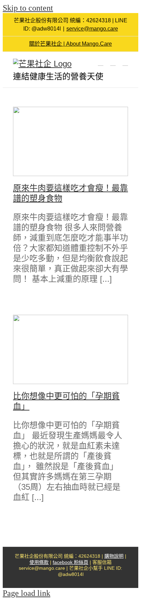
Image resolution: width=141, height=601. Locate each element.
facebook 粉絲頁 (70, 562)
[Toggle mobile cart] (100, 62)
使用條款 (39, 562)
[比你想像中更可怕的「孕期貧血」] (70, 349)
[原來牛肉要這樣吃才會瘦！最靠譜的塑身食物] (70, 141)
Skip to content (28, 7)
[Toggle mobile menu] (125, 62)
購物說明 (114, 556)
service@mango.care (92, 29)
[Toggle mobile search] (113, 62)
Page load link (26, 593)
